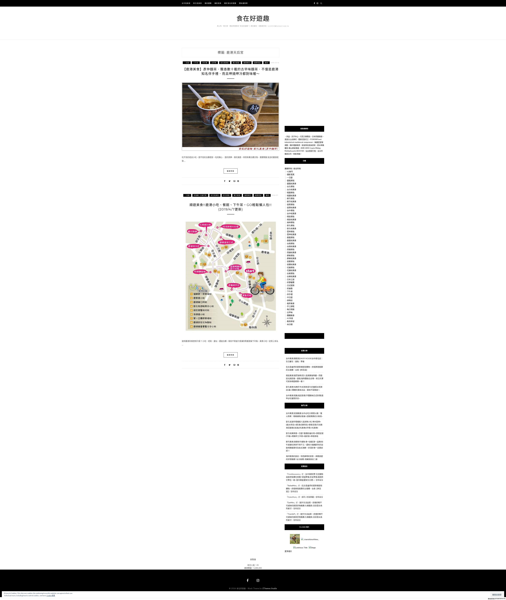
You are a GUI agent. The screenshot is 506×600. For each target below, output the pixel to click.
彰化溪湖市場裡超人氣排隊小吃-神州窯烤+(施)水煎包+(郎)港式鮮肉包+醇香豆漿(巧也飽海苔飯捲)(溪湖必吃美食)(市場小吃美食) (304, 425)
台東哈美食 (291, 276)
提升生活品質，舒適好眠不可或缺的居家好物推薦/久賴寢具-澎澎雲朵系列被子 (304, 505)
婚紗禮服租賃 (295, 145)
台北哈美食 (291, 189)
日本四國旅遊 (317, 136)
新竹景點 (290, 198)
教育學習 (290, 321)
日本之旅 (290, 279)
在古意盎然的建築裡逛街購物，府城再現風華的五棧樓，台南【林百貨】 (304, 488)
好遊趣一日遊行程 (200, 195)
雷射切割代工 (303, 139)
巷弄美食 (290, 303)
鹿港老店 (257, 62)
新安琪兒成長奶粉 (308, 145)
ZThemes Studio (269, 588)
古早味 (214, 62)
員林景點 (290, 222)
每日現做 (290, 309)
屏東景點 (290, 255)
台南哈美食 (291, 246)
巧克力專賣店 (305, 136)
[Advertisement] (304, 85)
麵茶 (266, 62)
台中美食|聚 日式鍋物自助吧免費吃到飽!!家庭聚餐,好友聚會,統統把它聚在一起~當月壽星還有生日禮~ (304, 477)
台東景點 (290, 273)
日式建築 (290, 285)
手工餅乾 (290, 306)
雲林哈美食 (291, 234)
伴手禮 (205, 62)
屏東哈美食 (291, 258)
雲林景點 (290, 231)
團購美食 (290, 315)
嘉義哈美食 (291, 240)
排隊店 (290, 300)
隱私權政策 (243, 3)
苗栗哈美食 (291, 207)
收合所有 (297, 168)
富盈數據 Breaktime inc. (497, 598)
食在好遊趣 (253, 18)
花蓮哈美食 (291, 270)
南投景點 (290, 216)
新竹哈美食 (291, 201)
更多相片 (288, 551)
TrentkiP (291, 514)
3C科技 (290, 318)
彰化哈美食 (197, 3)
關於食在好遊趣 (230, 3)
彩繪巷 (290, 288)
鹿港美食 (247, 62)
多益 (288, 136)
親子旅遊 (236, 62)
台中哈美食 (186, 3)
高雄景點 (290, 249)
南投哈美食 (291, 219)
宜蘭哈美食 (291, 264)
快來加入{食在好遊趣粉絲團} (304, 336)
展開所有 (288, 168)
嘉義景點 (290, 237)
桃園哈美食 (291, 195)
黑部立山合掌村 (291, 139)
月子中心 (294, 136)
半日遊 (290, 297)
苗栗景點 (290, 204)
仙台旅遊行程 (311, 151)
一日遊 (186, 62)
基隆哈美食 (291, 183)
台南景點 (290, 243)
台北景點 (290, 186)
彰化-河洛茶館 (308, 497)
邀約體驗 (208, 3)
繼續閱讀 (230, 171)
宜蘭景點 (290, 261)
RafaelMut (292, 485)
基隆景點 (290, 180)
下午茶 (195, 62)
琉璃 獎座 (296, 154)
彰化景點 (226, 195)
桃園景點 (290, 192)
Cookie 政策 (51, 596)
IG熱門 (290, 171)
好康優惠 (290, 282)
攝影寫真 (218, 3)
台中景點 (290, 210)
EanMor (291, 502)
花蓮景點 (290, 267)
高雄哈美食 (291, 252)
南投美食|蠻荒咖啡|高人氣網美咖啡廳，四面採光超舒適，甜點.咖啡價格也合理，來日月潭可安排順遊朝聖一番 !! (304, 378)
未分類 (290, 324)
